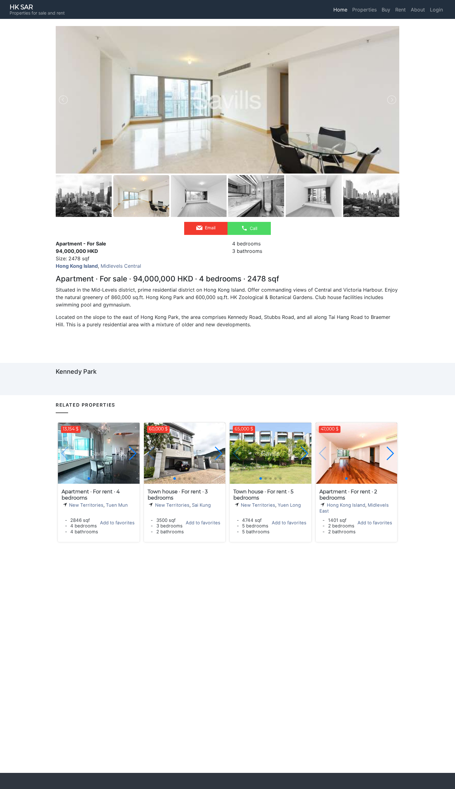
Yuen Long (289, 505)
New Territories (86, 505)
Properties (364, 10)
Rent (400, 10)
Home (340, 10)
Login (436, 10)
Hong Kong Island (346, 505)
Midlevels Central (121, 266)
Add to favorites (117, 523)
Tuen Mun (117, 505)
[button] (132, 453)
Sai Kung (201, 505)
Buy (386, 10)
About (418, 10)
